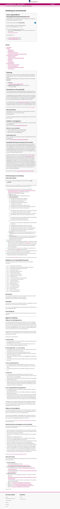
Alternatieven (10, 59)
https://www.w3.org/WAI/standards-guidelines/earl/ (20, 486)
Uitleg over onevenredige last (13, 66)
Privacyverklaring (23, 499)
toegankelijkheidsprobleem (13, 39)
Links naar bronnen (11, 68)
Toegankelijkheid (8, 500)
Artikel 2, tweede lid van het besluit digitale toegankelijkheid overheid (16, 454)
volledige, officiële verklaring (13, 37)
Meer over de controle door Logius (12, 32)
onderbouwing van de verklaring (23, 102)
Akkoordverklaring (11, 51)
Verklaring (8, 48)
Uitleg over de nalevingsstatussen (13, 64)
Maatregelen (10, 60)
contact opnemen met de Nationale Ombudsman (19, 139)
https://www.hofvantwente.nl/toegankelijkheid (25, 170)
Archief (7, 504)
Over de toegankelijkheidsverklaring (10, 498)
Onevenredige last (11, 62)
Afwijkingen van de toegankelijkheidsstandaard (16, 58)
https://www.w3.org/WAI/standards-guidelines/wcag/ (21, 482)
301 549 (28, 242)
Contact (7, 506)
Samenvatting (9, 47)
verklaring (19, 249)
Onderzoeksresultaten (12, 56)
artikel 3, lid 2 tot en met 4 (19, 420)
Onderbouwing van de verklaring (12, 55)
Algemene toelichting (10, 63)
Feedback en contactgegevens (13, 52)
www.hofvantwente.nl (29, 156)
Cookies (21, 497)
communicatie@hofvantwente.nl (21, 125)
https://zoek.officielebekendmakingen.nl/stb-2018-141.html (18, 465)
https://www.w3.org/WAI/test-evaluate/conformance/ (22, 484)
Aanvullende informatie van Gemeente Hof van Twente (17, 54)
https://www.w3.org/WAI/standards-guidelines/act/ (25, 485)
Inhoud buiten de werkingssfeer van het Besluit (16, 67)
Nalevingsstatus (10, 50)
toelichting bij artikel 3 (27, 420)
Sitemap (7, 502)
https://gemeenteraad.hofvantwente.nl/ (18, 16)
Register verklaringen (21, 4)
